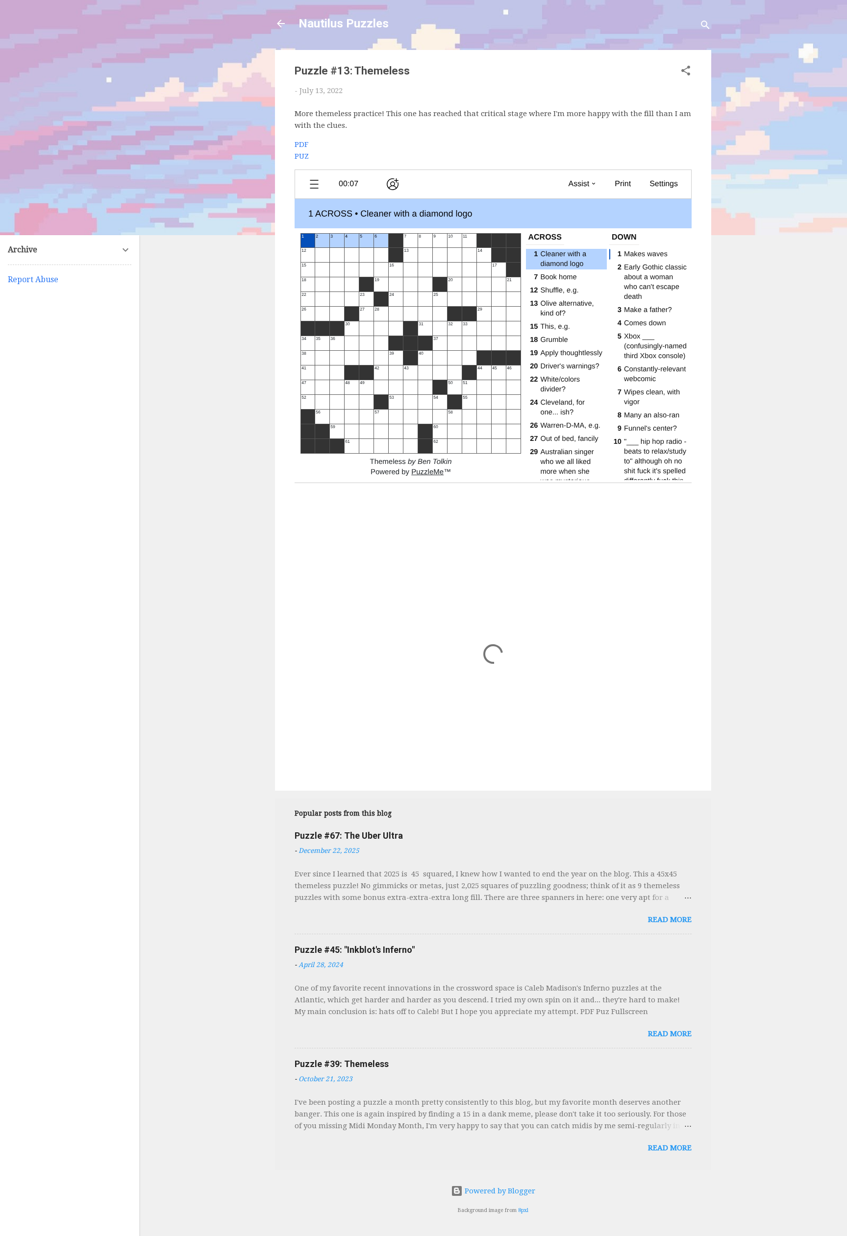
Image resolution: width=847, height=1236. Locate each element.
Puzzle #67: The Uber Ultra (349, 835)
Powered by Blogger (499, 1191)
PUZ (302, 156)
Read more (670, 919)
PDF (301, 144)
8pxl (523, 1210)
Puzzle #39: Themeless (342, 1064)
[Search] (705, 27)
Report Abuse (33, 279)
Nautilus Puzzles (344, 23)
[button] (686, 72)
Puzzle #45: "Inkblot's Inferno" (355, 950)
